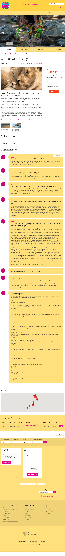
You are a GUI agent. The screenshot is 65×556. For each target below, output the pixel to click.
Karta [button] (34, 63)
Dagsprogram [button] (29, 63)
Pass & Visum (6, 515)
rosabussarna (33, 463)
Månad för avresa (38, 439)
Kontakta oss (60, 13)
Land (24, 439)
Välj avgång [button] (54, 92)
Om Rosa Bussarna (28, 528)
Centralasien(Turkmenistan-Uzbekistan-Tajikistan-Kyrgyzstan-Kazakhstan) (11, 456)
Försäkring (5, 511)
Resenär (27, 513)
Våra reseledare (37, 528)
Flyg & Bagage (6, 517)
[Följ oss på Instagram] (17, 492)
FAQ (47, 507)
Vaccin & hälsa (6, 513)
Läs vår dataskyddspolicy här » (46, 496)
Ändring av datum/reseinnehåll (10, 521)
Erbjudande (27, 519)
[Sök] (63, 4)
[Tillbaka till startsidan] (9, 5)
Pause (62, 45)
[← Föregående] (3, 31)
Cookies (48, 513)
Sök (45, 442)
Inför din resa (8, 505)
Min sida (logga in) (59, 7)
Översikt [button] (12, 63)
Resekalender (52, 13)
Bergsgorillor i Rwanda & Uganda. (26, 119)
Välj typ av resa (5, 439)
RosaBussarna (34, 462)
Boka (61, 426)
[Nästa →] (62, 31)
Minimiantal (27, 511)
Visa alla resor (6, 462)
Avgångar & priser (9, 418)
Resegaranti (6, 519)
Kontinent (15, 439)
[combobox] (6, 442)
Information (29, 505)
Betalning (5, 507)
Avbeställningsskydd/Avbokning (10, 509)
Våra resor (45, 13)
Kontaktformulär (32, 474)
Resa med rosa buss (29, 507)
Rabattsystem (28, 515)
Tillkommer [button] (17, 63)
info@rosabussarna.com (35, 458)
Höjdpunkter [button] (23, 63)
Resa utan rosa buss (29, 509)
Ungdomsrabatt (28, 517)
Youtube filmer (49, 511)
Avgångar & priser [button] (39, 63)
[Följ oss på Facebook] (15, 492)
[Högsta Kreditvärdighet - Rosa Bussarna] (32, 534)
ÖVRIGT (49, 505)
